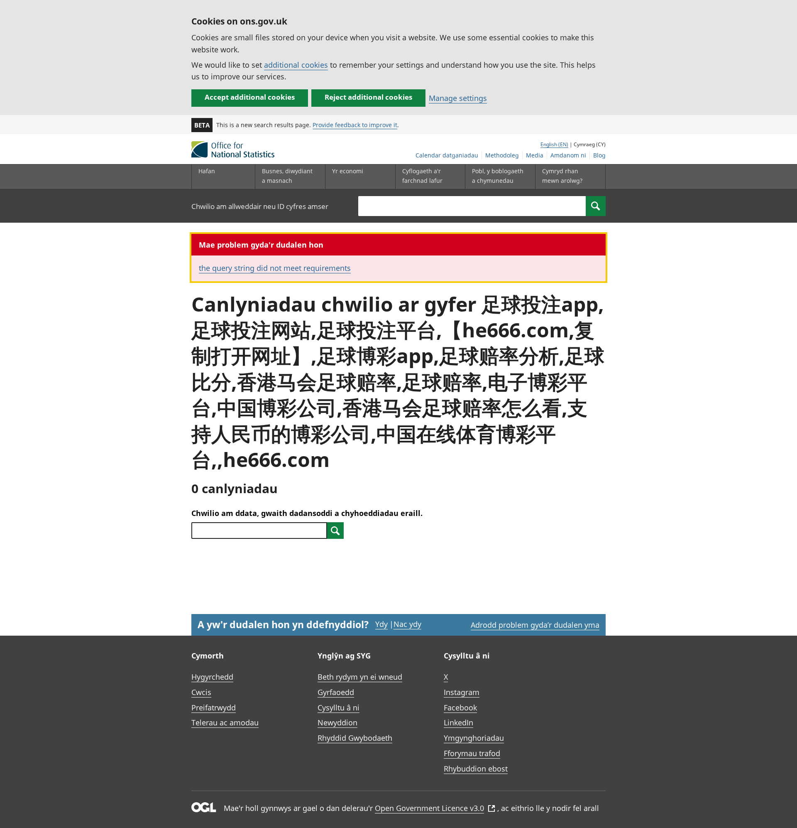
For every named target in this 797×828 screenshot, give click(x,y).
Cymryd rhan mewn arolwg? (562, 175)
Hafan (206, 171)
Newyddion (337, 722)
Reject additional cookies (368, 97)
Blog (599, 155)
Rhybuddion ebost (476, 769)
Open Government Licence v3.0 (429, 808)
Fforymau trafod (472, 753)
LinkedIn (458, 722)
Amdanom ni (568, 155)
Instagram (461, 692)
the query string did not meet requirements (275, 268)
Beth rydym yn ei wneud (360, 677)
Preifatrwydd (213, 708)
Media (534, 155)
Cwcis (201, 692)
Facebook (460, 708)
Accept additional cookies (250, 97)
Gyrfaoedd (336, 692)
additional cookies (296, 65)
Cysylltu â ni (338, 708)
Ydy (381, 624)
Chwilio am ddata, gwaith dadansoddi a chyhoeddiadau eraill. (307, 513)
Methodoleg (502, 155)
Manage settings (458, 98)
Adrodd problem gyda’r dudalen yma (535, 625)
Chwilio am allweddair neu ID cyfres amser (259, 206)
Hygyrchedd (212, 677)
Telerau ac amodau (225, 722)
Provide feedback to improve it (355, 125)
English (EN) (554, 144)
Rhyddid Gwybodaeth (355, 738)
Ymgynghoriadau (474, 738)
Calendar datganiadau (447, 155)
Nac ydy (407, 624)
